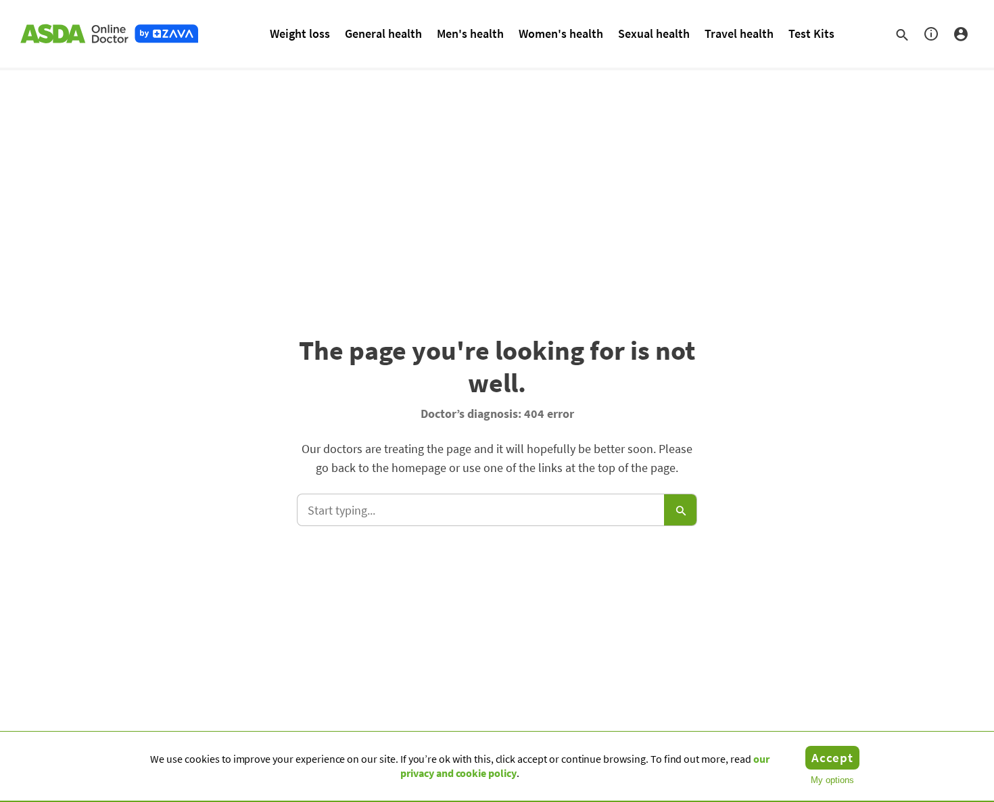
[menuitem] (300, 33)
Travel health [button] (739, 33)
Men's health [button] (470, 33)
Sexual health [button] (654, 33)
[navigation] (939, 34)
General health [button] (383, 33)
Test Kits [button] (811, 33)
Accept (832, 757)
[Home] (108, 34)
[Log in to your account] (961, 34)
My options (832, 780)
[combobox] (497, 510)
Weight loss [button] (300, 33)
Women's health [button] (561, 33)
